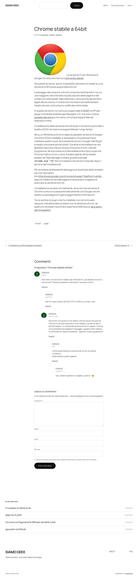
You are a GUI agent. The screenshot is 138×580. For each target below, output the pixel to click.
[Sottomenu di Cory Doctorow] (125, 5)
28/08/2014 (45, 272)
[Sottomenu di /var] (132, 5)
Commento (38, 401)
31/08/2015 (55, 344)
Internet (52, 35)
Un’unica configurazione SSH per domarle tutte (30, 522)
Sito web (37, 449)
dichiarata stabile (74, 78)
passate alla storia (43, 117)
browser (38, 223)
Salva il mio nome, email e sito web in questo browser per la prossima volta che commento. (66, 460)
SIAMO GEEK (12, 5)
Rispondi (44, 287)
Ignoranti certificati (15, 529)
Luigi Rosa (44, 35)
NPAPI (86, 110)
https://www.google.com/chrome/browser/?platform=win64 (70, 176)
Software (59, 35)
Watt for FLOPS (13, 515)
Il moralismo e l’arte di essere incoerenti (25, 245)
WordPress (129, 573)
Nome (36, 429)
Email (36, 439)
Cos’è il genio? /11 (122, 245)
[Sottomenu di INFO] (108, 5)
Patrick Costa (53, 316)
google (46, 223)
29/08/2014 (49, 294)
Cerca (76, 5)
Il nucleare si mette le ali (18, 508)
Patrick (44, 275)
